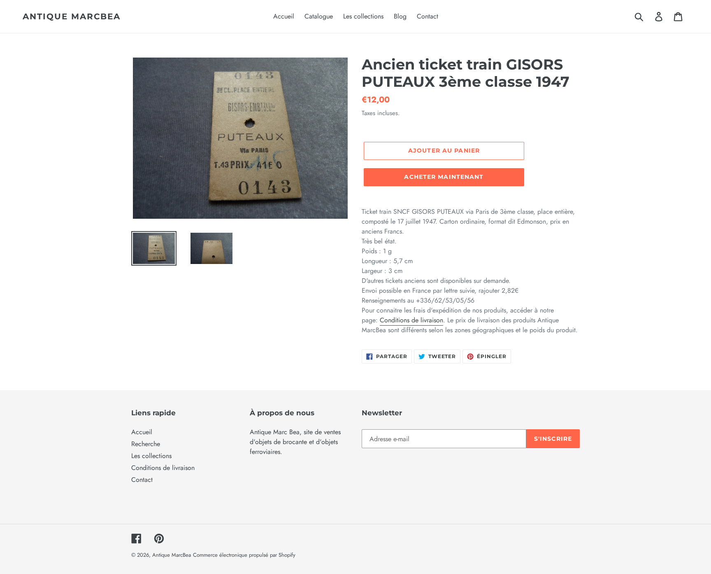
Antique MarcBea (72, 16)
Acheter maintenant (443, 177)
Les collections (151, 456)
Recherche (145, 444)
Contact (142, 479)
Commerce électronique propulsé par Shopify (244, 555)
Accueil (141, 432)
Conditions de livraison (411, 320)
